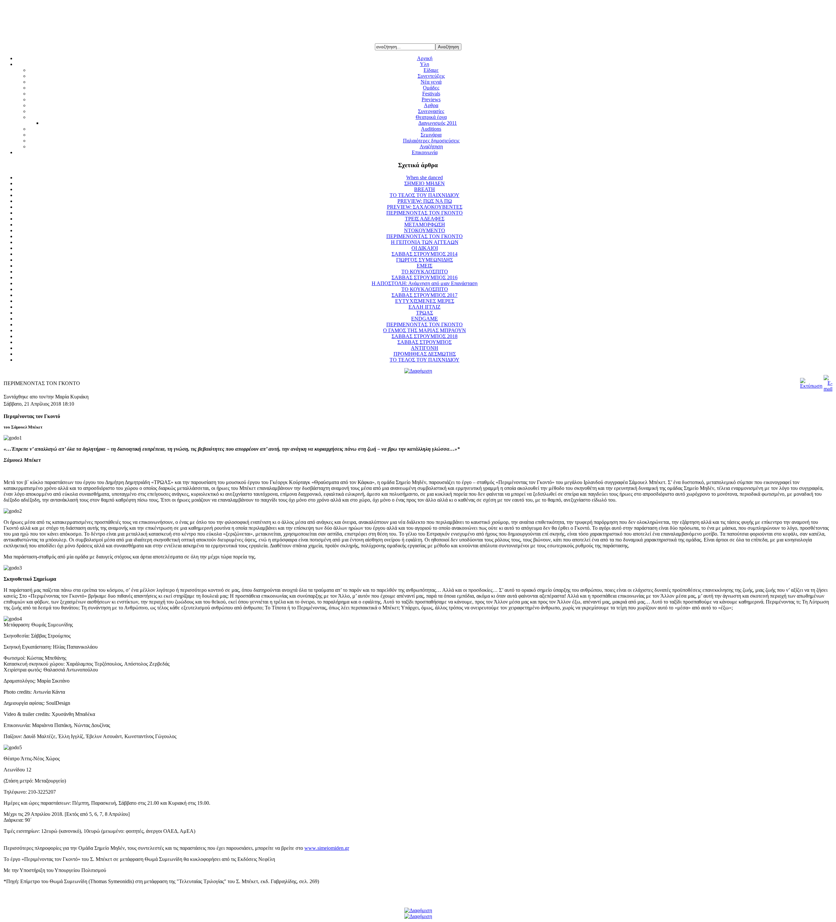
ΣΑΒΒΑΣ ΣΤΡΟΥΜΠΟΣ (424, 342)
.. (326, 848)
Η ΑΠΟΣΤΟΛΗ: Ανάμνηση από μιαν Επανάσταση (424, 283)
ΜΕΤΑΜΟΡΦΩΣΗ (424, 224)
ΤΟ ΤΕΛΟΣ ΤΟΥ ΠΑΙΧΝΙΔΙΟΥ (424, 195)
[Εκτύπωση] (811, 386)
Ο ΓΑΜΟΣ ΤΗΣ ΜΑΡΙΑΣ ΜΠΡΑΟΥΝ (424, 330)
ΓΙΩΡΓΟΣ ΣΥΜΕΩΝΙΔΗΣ (424, 260)
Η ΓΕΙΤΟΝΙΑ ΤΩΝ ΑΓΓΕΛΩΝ (424, 242)
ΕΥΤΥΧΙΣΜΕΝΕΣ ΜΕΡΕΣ (424, 301)
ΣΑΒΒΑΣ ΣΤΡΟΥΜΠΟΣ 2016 (425, 277)
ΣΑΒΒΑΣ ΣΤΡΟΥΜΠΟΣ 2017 (425, 295)
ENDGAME (424, 318)
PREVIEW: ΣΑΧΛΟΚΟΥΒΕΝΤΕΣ (424, 207)
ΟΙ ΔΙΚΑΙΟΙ (424, 248)
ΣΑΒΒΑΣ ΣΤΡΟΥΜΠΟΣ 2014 (425, 254)
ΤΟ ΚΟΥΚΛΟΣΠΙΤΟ (424, 271)
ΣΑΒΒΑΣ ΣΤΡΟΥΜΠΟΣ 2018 (425, 336)
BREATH (424, 189)
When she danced (424, 177)
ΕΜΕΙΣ (424, 265)
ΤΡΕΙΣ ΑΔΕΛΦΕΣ (424, 218)
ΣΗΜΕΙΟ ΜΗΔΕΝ (424, 183)
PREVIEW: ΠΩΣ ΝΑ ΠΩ (424, 201)
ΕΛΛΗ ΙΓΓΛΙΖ (425, 307)
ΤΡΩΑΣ (424, 312)
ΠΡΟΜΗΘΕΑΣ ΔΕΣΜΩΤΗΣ (425, 354)
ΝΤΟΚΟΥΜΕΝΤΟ (424, 230)
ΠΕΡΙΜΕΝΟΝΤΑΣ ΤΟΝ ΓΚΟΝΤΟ (424, 213)
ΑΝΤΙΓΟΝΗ (424, 348)
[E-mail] (828, 389)
